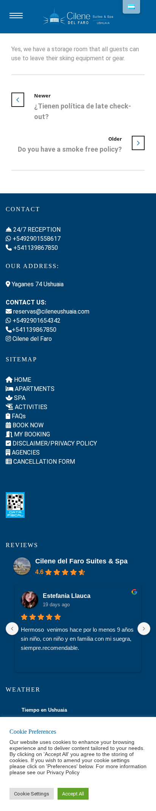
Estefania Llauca (66, 596)
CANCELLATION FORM (43, 461)
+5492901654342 (36, 320)
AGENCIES (25, 452)
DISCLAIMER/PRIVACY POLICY (54, 443)
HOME (21, 379)
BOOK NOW (27, 425)
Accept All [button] (73, 794)
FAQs (18, 416)
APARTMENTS (34, 388)
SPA (18, 398)
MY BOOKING (31, 434)
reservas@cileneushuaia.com (50, 311)
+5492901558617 (36, 238)
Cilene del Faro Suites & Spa (81, 561)
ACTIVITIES (30, 407)
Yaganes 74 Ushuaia (37, 284)
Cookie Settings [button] (31, 794)
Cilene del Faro (31, 338)
